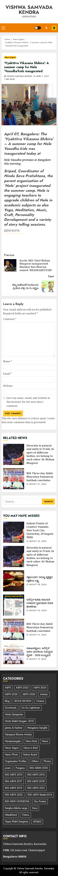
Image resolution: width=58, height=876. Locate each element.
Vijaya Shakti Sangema (16, 821)
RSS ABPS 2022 (14, 794)
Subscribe (54, 28)
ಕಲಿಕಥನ (37, 821)
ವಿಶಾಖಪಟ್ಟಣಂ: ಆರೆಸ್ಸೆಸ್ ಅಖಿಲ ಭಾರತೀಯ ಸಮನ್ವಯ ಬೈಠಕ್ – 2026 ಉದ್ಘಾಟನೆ (13, 653)
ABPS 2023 (22, 687)
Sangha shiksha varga (16, 808)
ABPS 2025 (11, 694)
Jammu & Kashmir (13, 728)
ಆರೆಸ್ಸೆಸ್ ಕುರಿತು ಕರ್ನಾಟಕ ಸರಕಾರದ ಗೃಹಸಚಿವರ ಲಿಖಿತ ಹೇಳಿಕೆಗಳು (13, 605)
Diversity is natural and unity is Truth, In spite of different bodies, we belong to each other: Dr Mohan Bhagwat (13, 454)
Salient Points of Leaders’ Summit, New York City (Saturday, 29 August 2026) (13, 532)
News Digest (10, 57)
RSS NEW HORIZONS (17, 801)
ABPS (8, 687)
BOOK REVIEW (23, 701)
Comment (9, 319)
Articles (44, 694)
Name (7, 361)
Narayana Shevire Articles (18, 734)
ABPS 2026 (28, 694)
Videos (25, 815)
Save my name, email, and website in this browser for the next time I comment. (28, 402)
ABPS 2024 (40, 687)
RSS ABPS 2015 (13, 774)
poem (8, 768)
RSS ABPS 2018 (36, 781)
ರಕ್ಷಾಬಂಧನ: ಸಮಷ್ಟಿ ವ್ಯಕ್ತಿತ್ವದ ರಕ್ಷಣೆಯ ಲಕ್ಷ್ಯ (13, 580)
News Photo (11, 754)
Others (35, 761)
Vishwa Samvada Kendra (29, 10)
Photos (47, 761)
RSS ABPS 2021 (36, 788)
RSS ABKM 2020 (39, 768)
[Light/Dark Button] (38, 27)
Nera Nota (31, 741)
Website (8, 386)
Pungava (20, 768)
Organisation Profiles (16, 761)
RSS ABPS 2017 (13, 781)
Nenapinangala (13, 741)
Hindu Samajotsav (14, 714)
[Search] (46, 28)
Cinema (40, 701)
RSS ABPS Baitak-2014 (40, 794)
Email (7, 373)
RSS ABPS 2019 (13, 788)
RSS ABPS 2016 (36, 774)
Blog (7, 701)
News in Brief (31, 748)
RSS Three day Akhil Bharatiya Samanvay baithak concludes (13, 478)
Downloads (11, 707)
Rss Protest (40, 801)
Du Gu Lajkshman (30, 707)
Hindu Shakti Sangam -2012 (19, 721)
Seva (34, 808)
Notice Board (30, 754)
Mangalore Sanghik (37, 728)
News (45, 741)
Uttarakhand (11, 815)
